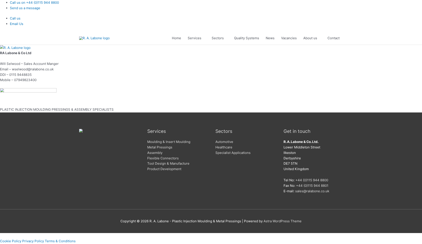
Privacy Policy (33, 241)
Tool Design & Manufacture (168, 163)
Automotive (224, 142)
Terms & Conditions (60, 241)
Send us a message (25, 8)
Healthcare (223, 147)
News (270, 38)
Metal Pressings (159, 147)
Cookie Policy (10, 241)
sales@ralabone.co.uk (312, 191)
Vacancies (289, 38)
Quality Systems (246, 38)
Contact (333, 38)
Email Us (16, 24)
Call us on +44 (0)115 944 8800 (34, 2)
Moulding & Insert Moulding (168, 142)
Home (176, 38)
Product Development (164, 169)
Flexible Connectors (163, 158)
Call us (15, 18)
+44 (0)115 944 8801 (312, 185)
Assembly (154, 153)
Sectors (218, 38)
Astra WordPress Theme (283, 221)
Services (194, 38)
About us (310, 38)
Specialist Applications (233, 153)
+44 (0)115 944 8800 (311, 180)
